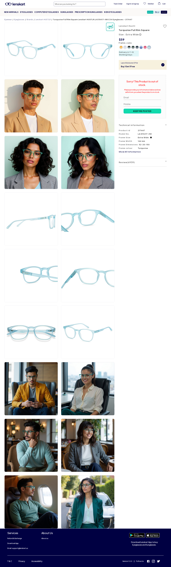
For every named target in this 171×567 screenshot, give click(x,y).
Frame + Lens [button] (125, 43)
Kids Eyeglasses (113, 12)
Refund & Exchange (14, 538)
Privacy (22, 561)
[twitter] (158, 562)
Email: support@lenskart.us (17, 548)
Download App (13, 543)
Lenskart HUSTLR (43, 20)
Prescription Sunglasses (88, 12)
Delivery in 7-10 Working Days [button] (126, 53)
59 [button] (123, 39)
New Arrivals (11, 12)
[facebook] (148, 562)
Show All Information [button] (130, 152)
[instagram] (153, 562)
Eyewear (8, 20)
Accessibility (36, 561)
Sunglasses (66, 12)
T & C (9, 561)
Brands (30, 20)
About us (44, 538)
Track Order (118, 4)
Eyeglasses (26, 12)
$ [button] (120, 39)
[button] (150, 12)
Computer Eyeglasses (46, 12)
